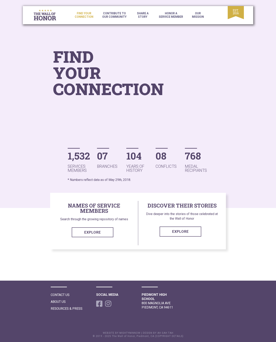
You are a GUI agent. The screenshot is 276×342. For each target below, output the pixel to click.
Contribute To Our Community (114, 15)
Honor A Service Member (171, 15)
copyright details (169, 336)
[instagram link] (107, 303)
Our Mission (198, 15)
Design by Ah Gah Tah (158, 333)
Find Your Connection (84, 15)
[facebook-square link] (98, 303)
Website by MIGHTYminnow (121, 333)
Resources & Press (66, 309)
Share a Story (143, 15)
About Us (58, 302)
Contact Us (60, 295)
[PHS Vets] (48, 15)
